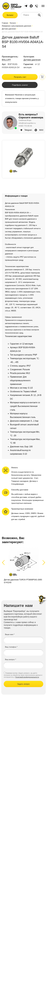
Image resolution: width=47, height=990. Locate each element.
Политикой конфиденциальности (27, 677)
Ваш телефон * (11, 647)
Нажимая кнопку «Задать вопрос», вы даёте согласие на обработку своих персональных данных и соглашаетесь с (23, 675)
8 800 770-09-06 (25, 126)
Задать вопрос (23, 684)
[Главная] (12, 6)
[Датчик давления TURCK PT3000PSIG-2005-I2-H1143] (23, 565)
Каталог (10, 15)
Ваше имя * (9, 634)
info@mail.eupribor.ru (27, 123)
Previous (4, 562)
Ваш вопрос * (10, 659)
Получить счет (20, 77)
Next (43, 562)
